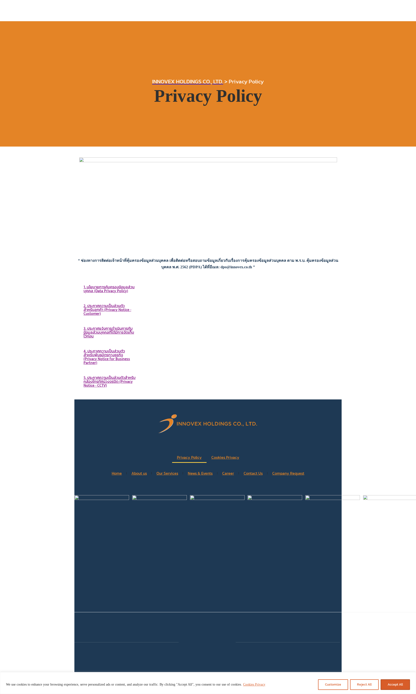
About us (139, 473)
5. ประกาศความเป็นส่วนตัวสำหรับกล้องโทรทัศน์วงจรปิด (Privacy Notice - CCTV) (110, 382)
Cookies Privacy (254, 684)
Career (228, 473)
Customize (333, 684)
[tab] (110, 289)
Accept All (395, 684)
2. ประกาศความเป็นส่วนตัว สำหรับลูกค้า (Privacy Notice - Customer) (107, 310)
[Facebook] (207, 642)
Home (117, 473)
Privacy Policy (189, 457)
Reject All (364, 684)
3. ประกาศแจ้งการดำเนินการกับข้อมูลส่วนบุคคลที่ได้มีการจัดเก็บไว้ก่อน (109, 332)
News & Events (200, 473)
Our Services (167, 473)
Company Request (288, 473)
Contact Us (253, 473)
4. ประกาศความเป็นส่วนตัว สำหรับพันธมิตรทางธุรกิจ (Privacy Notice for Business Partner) (107, 357)
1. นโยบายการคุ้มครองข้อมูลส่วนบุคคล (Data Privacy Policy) (109, 289)
